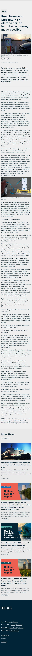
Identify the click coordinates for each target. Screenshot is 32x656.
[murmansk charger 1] (16, 187)
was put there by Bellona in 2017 (18, 130)
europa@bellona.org (17, 625)
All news (4, 438)
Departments (5, 635)
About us (3, 642)
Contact (3, 638)
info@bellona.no (13, 622)
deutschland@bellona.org (17, 628)
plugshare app (9, 275)
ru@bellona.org (14, 631)
